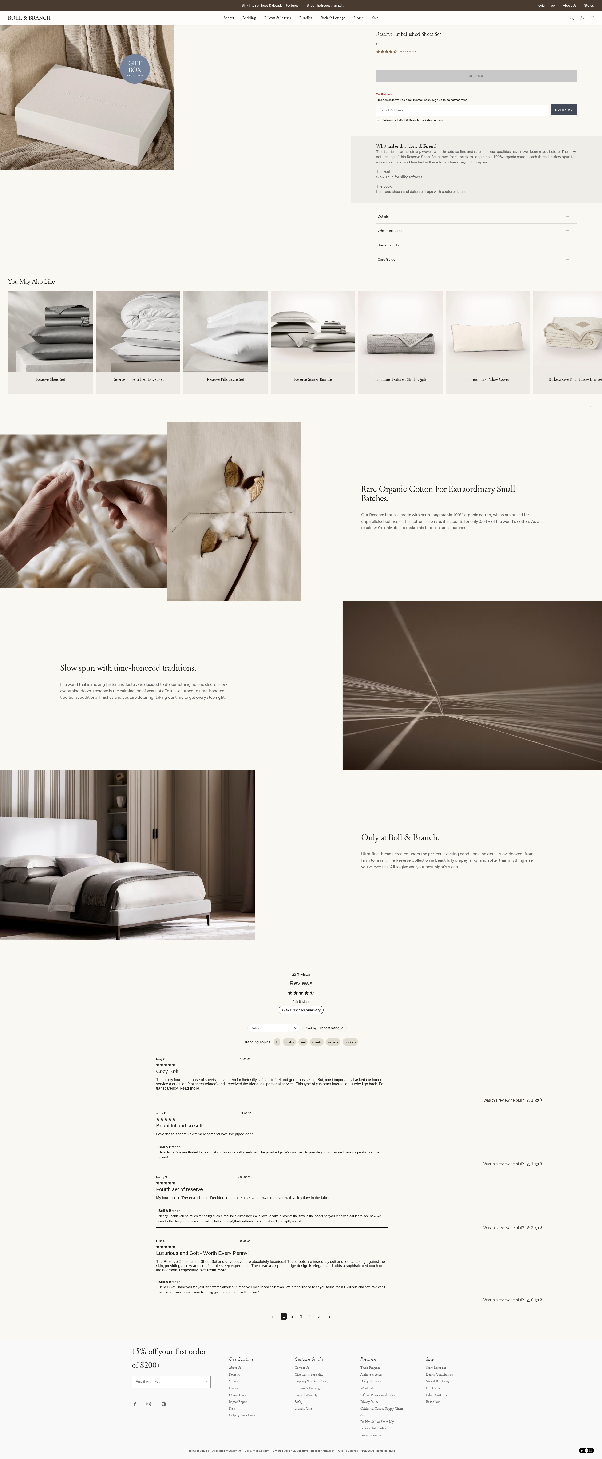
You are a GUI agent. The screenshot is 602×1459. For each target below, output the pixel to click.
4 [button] (310, 1316)
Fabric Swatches (436, 1394)
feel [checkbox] (303, 1042)
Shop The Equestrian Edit (325, 5)
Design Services (370, 1381)
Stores (589, 5)
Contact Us (302, 1367)
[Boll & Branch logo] (32, 18)
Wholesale (367, 1388)
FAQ (298, 1401)
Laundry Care (303, 1408)
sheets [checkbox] (317, 1042)
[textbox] (462, 110)
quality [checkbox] (289, 1042)
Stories (233, 1381)
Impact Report (238, 1401)
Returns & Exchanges (308, 1388)
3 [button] (301, 1316)
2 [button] (292, 1316)
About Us (570, 5)
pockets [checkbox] (350, 1042)
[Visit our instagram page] (149, 1404)
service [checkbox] (333, 1042)
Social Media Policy (257, 1451)
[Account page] (582, 18)
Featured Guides (371, 1434)
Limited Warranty (306, 1394)
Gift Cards (433, 1388)
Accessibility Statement (226, 1451)
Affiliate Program (371, 1374)
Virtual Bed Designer (440, 1381)
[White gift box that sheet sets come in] (87, 97)
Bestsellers (433, 1401)
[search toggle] (572, 18)
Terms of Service (199, 1451)
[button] (587, 407)
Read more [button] (189, 1088)
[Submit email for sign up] (204, 1382)
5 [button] (318, 1316)
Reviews (234, 1374)
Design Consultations (440, 1374)
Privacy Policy (369, 1401)
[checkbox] (378, 121)
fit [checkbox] (277, 1042)
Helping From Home (242, 1415)
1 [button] (284, 1316)
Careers (234, 1388)
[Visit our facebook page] (134, 1404)
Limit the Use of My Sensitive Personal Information (303, 1451)
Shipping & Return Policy (311, 1381)
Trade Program (370, 1367)
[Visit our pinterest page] (163, 1404)
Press (232, 1408)
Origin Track (546, 5)
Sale (375, 18)
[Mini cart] (592, 18)
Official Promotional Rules (377, 1394)
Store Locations (436, 1367)
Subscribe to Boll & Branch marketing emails (412, 120)
